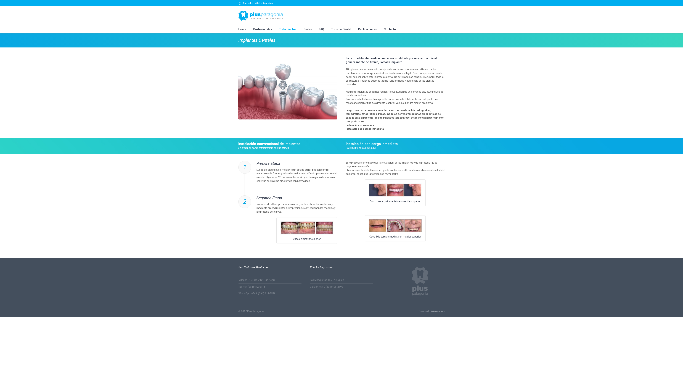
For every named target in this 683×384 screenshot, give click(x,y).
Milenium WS (438, 311)
